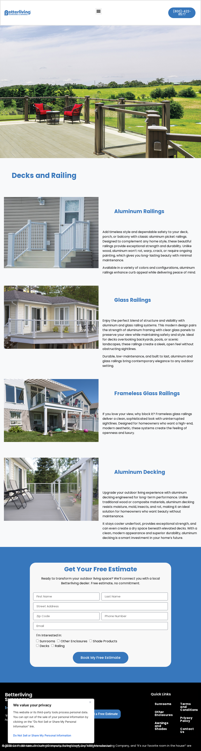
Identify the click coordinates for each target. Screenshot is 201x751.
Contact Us (187, 730)
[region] (51, 721)
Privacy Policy (186, 719)
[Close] (90, 702)
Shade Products (105, 641)
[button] (98, 11)
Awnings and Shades (161, 726)
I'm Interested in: (49, 635)
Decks (44, 645)
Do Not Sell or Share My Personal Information (42, 735)
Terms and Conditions (188, 707)
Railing (60, 645)
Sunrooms (47, 641)
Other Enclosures (74, 641)
